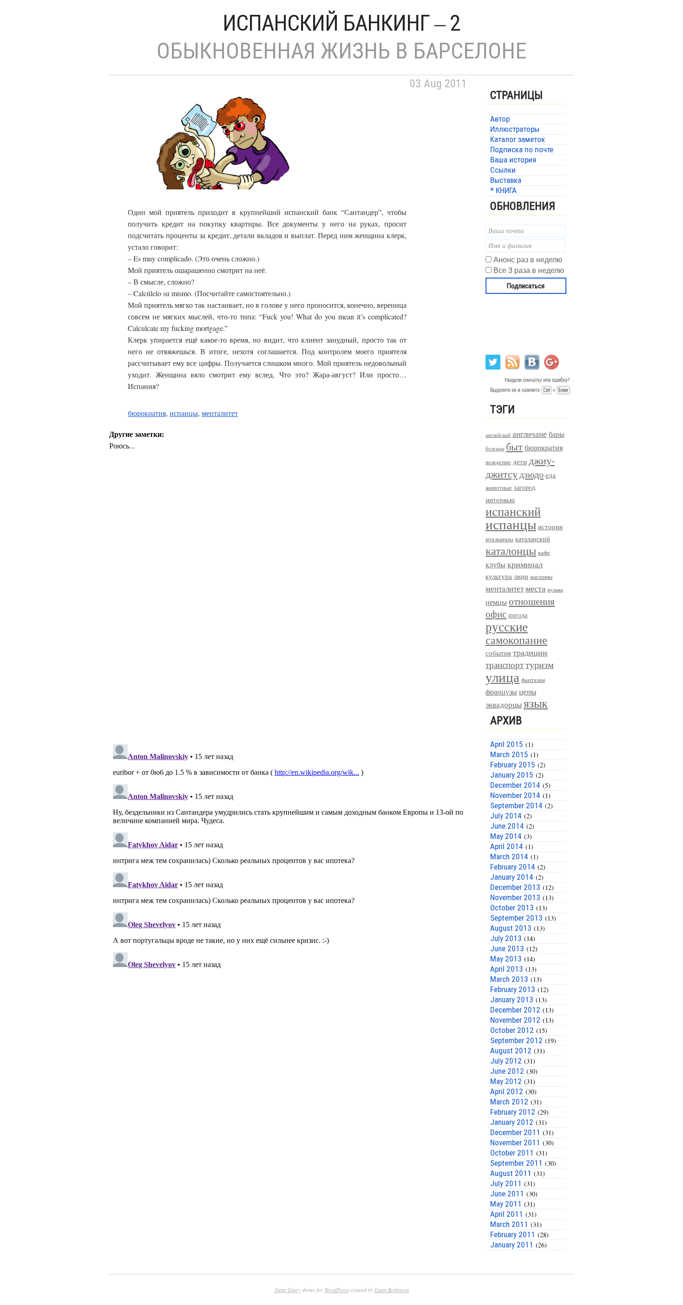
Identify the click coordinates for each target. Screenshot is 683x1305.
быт (514, 446)
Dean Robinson (391, 1289)
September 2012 (516, 1040)
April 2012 (506, 1091)
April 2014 (506, 846)
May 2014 (506, 836)
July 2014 (506, 815)
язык (536, 703)
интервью (500, 499)
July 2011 (506, 1183)
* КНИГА (503, 190)
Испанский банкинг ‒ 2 (341, 23)
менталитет (220, 413)
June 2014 (507, 826)
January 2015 (511, 774)
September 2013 (516, 917)
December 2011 (515, 1132)
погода (517, 614)
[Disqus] (290, 616)
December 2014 (515, 785)
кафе (544, 553)
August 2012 (511, 1050)
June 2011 (507, 1193)
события (498, 652)
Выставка (505, 180)
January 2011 (511, 1244)
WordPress (336, 1289)
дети (520, 461)
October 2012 (512, 1030)
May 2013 (506, 958)
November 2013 (515, 897)
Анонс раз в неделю (527, 260)
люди (521, 576)
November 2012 (515, 1020)
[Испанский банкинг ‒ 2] (225, 200)
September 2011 (516, 1163)
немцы (496, 602)
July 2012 (506, 1060)
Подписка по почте (521, 149)
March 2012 (509, 1101)
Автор (500, 118)
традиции (530, 652)
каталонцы (511, 550)
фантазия (533, 680)
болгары (495, 448)
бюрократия (147, 413)
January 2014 (511, 877)
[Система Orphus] (528, 393)
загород (524, 487)
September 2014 (516, 805)
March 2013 (509, 979)
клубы (496, 564)
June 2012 (507, 1071)
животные (499, 488)
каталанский (532, 539)
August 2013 (511, 928)
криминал (525, 564)
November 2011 (515, 1142)
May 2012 (506, 1081)
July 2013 (506, 938)
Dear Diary (288, 1289)
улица (502, 677)
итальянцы (499, 539)
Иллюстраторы (514, 129)
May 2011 (506, 1203)
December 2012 (515, 1009)
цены (527, 691)
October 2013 (512, 907)
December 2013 (515, 887)
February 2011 (512, 1234)
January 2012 (511, 1122)
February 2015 (512, 764)
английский (498, 434)
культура (499, 576)
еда (550, 475)
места (535, 588)
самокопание (516, 639)
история (550, 526)
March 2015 (509, 754)
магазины (541, 576)
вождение (498, 462)
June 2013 (507, 948)
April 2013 (506, 969)
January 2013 (511, 999)
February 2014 (512, 866)
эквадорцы (504, 704)
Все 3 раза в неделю (528, 270)
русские (507, 626)
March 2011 (509, 1224)
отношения (532, 601)
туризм (539, 664)
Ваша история (513, 159)
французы (501, 691)
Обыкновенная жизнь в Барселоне (341, 51)
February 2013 (512, 989)
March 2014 (509, 856)
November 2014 (515, 795)
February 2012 (512, 1112)
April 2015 (506, 744)
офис (496, 613)
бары (557, 434)
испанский (513, 511)
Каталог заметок (517, 139)
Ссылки (503, 170)
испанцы (184, 413)
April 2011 (506, 1214)
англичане (529, 434)
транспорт (505, 664)
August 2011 (511, 1173)
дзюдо (531, 474)
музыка (555, 589)
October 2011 (512, 1152)
